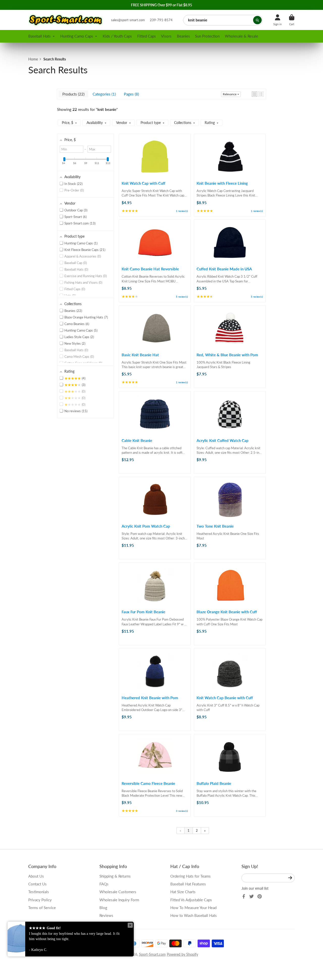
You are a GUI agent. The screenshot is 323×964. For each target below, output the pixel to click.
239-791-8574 (161, 20)
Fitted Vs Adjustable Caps (191, 899)
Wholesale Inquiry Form (119, 899)
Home (33, 59)
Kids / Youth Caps (117, 36)
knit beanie (106, 109)
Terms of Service (42, 907)
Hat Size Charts (183, 891)
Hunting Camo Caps (76, 36)
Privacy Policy (40, 899)
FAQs (104, 884)
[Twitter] (251, 896)
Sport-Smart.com (152, 954)
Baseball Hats (39, 36)
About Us (36, 876)
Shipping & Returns (115, 876)
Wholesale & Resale (241, 36)
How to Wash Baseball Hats (193, 915)
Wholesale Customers (117, 891)
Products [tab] (73, 94)
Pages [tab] (131, 94)
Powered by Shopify (182, 954)
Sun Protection (207, 36)
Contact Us (37, 884)
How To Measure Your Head (193, 907)
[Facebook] (243, 896)
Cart (292, 19)
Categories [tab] (104, 94)
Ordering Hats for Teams (190, 876)
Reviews (106, 915)
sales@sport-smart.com (128, 20)
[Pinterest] (259, 896)
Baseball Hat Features (188, 884)
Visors (166, 36)
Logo (66, 20)
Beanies (183, 36)
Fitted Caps (146, 36)
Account (277, 19)
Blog (103, 907)
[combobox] (223, 20)
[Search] (257, 20)
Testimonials (38, 891)
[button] (254, 94)
